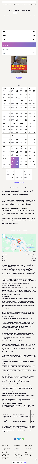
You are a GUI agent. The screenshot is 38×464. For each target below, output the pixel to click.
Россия (3, 458)
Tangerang (25, 4)
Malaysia (26, 449)
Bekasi (10, 4)
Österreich (15, 452)
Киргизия (26, 457)
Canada (15, 446)
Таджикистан (16, 458)
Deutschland (4, 448)
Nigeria (3, 452)
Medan (16, 4)
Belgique (3, 446)
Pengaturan (19, 77)
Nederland (27, 451)
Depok (19, 4)
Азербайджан (4, 457)
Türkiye (3, 455)
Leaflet (30, 251)
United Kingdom (16, 455)
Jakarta (3, 4)
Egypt (15, 448)
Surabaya (6, 4)
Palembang (30, 4)
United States (27, 455)
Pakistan (26, 452)
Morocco (15, 451)
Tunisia (26, 454)
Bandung (13, 4)
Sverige (15, 454)
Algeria (3, 445)
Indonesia (15, 449)
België (26, 445)
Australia (15, 445)
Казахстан (15, 457)
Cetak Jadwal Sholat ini (19, 182)
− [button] (3, 237)
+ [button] (3, 235)
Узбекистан (27, 458)
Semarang (34, 4)
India (3, 449)
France (26, 448)
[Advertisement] (19, 23)
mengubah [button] (19, 85)
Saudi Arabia (4, 454)
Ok (24, 462)
